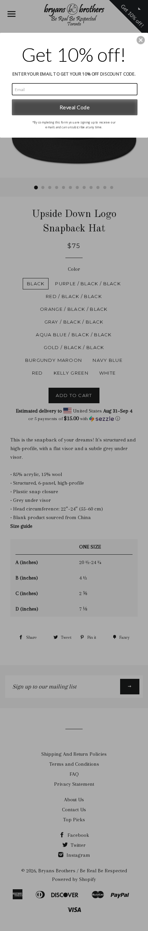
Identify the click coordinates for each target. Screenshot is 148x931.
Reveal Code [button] (75, 107)
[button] (141, 40)
